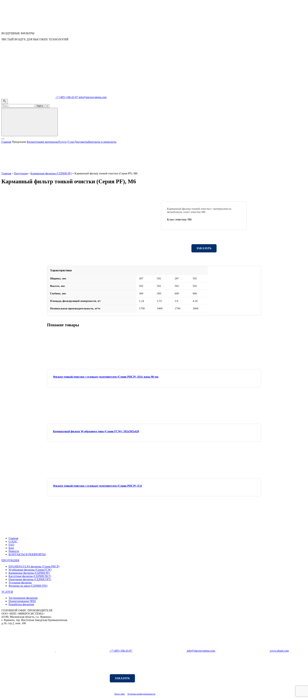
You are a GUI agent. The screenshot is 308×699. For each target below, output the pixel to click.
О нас (70, 141)
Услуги (62, 141)
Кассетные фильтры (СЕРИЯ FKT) (30, 576)
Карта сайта (119, 694)
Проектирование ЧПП (22, 601)
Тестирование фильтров (23, 597)
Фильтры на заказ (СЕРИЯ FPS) (28, 585)
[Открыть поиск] (4, 101)
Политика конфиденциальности (141, 694)
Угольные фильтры (20, 582)
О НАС (13, 541)
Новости (14, 551)
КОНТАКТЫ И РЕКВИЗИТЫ (27, 554)
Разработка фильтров (21, 604)
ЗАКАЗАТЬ (204, 248)
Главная (6, 141)
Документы (81, 141)
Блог (11, 547)
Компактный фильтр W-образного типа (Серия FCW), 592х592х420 (96, 431)
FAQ (11, 544)
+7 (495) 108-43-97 (67, 97)
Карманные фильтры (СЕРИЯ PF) (51, 173)
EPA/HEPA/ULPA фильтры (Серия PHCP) (34, 566)
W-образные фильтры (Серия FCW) (30, 569)
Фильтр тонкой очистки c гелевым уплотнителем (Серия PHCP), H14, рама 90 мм (105, 376)
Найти (40, 106)
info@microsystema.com (93, 97)
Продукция (19, 141)
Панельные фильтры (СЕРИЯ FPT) (30, 579)
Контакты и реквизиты (102, 141)
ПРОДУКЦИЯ (10, 560)
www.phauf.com (279, 650)
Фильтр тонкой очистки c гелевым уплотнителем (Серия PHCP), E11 (97, 485)
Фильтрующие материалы (42, 141)
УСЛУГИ (7, 591)
